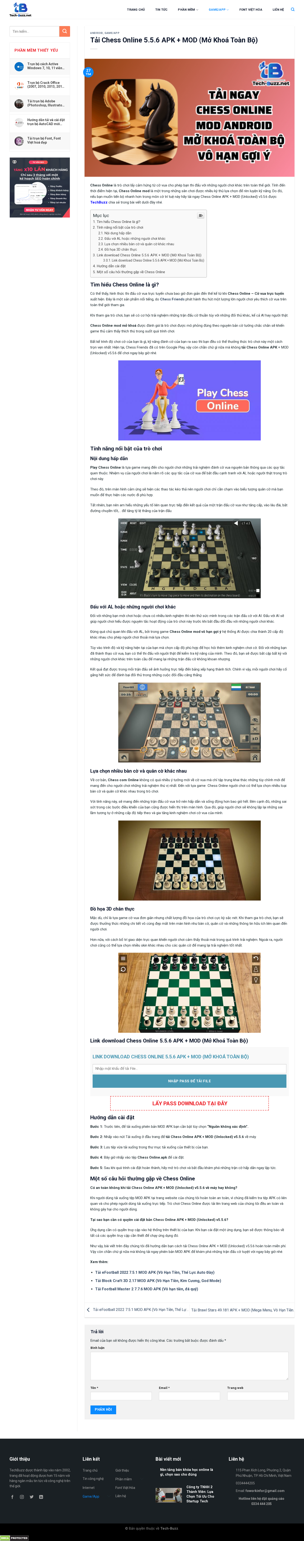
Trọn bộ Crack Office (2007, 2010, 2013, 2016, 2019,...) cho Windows (46, 84)
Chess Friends (172, 299)
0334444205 (245, 1483)
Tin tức (161, 9)
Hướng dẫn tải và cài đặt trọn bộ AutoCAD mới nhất (46, 122)
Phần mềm (186, 9)
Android (96, 33)
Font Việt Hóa (250, 9)
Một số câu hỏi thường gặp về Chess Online (131, 272)
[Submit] (64, 31)
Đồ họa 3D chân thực (120, 250)
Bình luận (97, 1348)
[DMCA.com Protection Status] (14, 1538)
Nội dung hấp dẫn (117, 233)
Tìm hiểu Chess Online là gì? (118, 222)
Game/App (217, 9)
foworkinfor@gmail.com (265, 1491)
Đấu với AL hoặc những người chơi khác (135, 239)
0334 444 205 (261, 1504)
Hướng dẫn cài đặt (111, 266)
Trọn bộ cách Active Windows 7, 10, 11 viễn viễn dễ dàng (44, 66)
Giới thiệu (122, 1470)
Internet (89, 1488)
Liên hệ (278, 9)
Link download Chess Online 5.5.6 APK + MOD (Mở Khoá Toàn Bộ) (149, 255)
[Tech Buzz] (35, 9)
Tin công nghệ (93, 1479)
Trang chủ (136, 9)
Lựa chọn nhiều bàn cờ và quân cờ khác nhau (139, 244)
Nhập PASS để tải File (189, 1081)
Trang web (235, 1388)
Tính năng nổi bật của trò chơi (120, 227)
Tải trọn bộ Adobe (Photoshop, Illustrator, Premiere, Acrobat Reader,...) (45, 103)
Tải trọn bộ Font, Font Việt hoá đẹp (44, 140)
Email (164, 1388)
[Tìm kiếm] (292, 9)
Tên (94, 1388)
